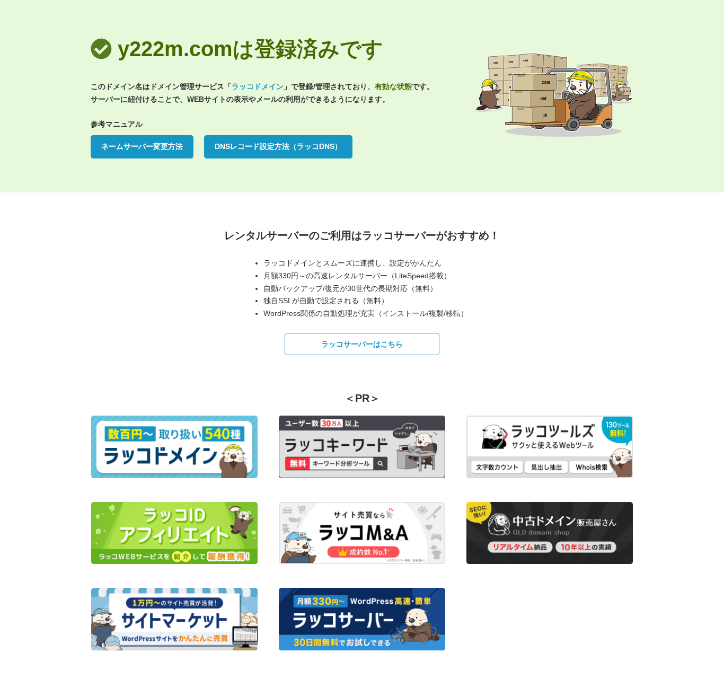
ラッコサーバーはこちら (362, 344)
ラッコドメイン (258, 86)
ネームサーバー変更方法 (142, 146)
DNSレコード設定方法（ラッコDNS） (278, 146)
